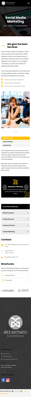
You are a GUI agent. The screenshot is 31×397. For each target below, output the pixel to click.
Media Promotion (8, 213)
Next (26, 187)
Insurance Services (9, 225)
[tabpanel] (15, 109)
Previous (4, 187)
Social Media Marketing (10, 206)
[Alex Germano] (8, 3)
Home (5, 26)
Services (10, 26)
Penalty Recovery (8, 219)
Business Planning (15, 186)
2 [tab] (16, 131)
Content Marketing (9, 231)
